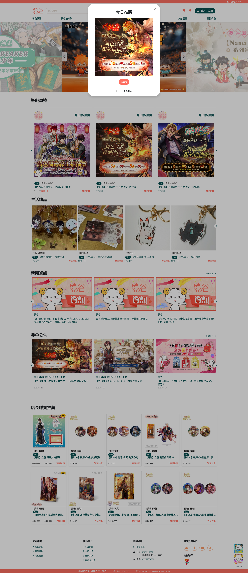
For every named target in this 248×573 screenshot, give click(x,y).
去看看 (124, 82)
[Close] (155, 8)
